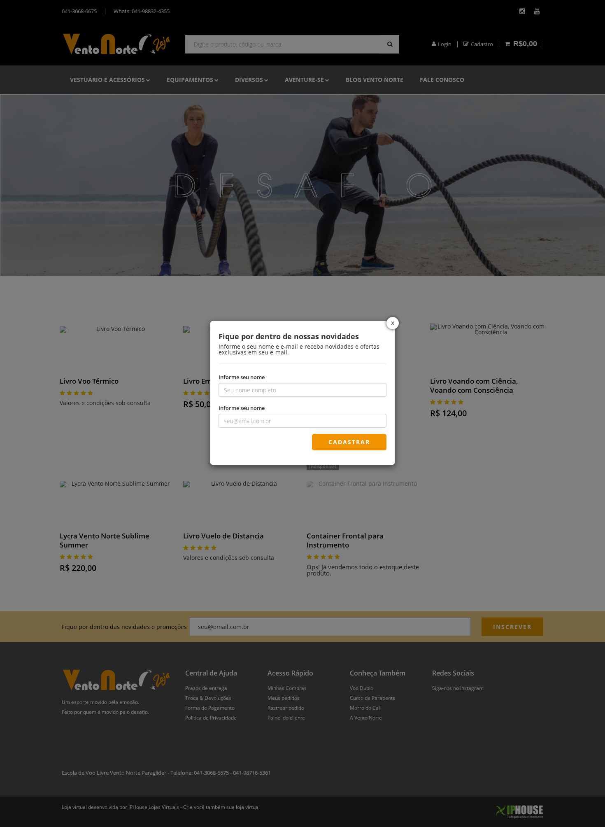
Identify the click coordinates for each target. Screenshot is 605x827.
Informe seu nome (242, 376)
